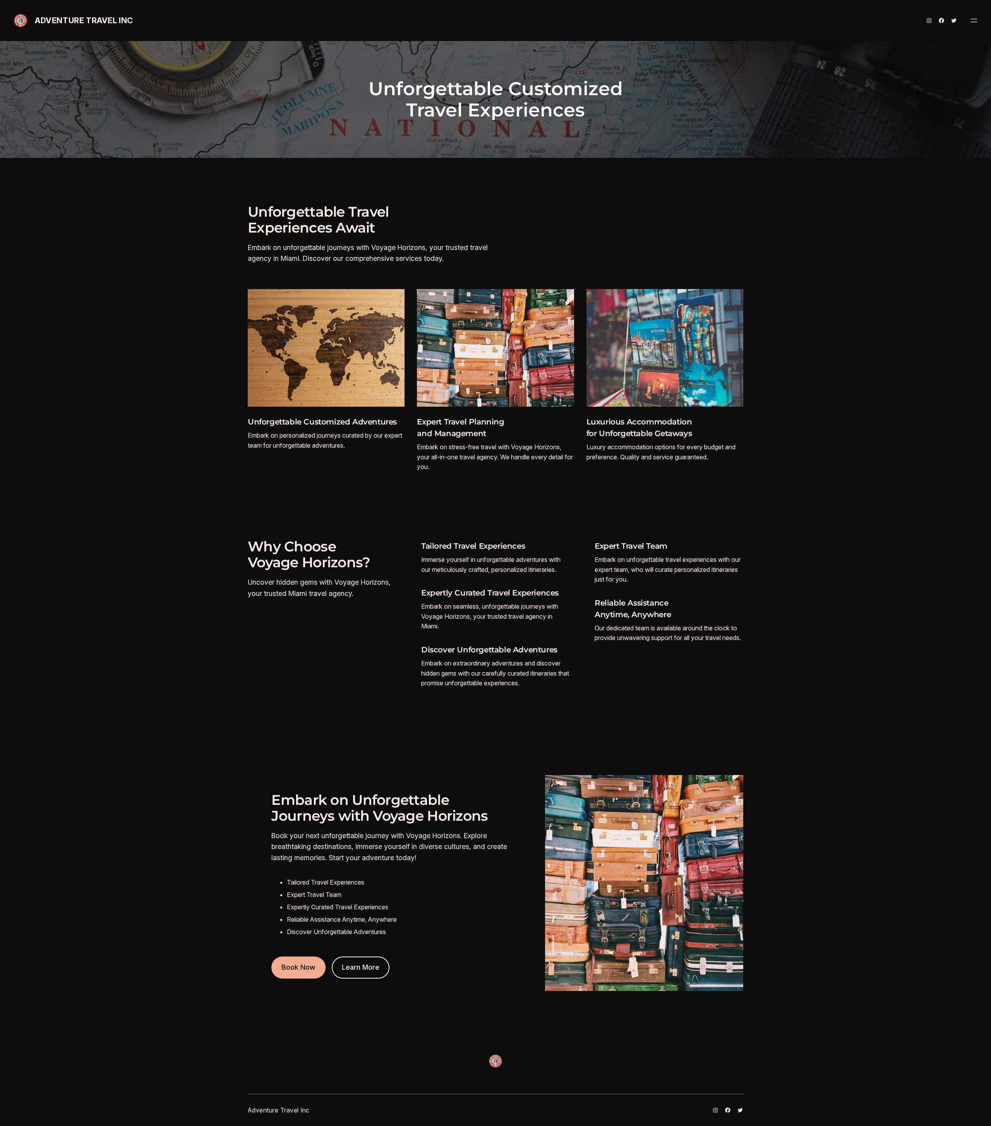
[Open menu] (974, 20)
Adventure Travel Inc (84, 20)
